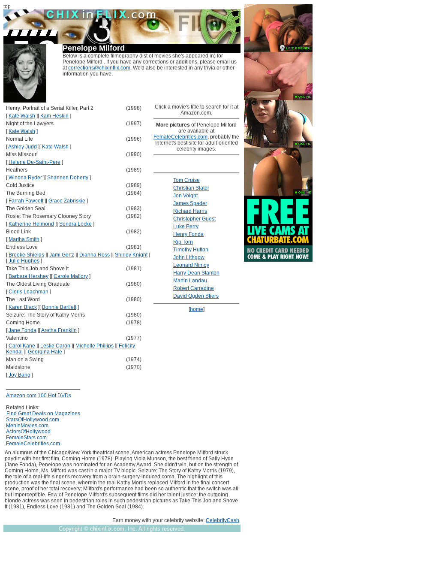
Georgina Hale (45, 352)
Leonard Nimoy (191, 265)
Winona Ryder (25, 178)
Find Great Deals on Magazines (43, 414)
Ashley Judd (22, 147)
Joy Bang (19, 375)
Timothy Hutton (190, 250)
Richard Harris (190, 211)
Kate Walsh (22, 116)
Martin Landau (190, 281)
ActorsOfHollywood (28, 432)
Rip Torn (183, 242)
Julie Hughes (24, 261)
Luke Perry (185, 227)
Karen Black (23, 307)
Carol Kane (22, 346)
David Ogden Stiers (196, 296)
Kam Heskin (54, 116)
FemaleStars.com (26, 438)
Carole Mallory (71, 276)
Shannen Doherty (67, 178)
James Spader (190, 203)
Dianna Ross (94, 255)
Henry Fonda (188, 234)
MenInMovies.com (27, 426)
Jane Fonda (22, 330)
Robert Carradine (193, 288)
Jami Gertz (61, 255)
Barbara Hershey (28, 276)
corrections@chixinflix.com (99, 68)
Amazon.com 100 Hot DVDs (38, 396)
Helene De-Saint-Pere (34, 162)
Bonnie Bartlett (59, 307)
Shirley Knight (131, 255)
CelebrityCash (222, 520)
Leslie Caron (55, 346)
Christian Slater (191, 188)
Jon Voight (185, 196)
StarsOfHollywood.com (32, 420)
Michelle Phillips (94, 346)
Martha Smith (24, 239)
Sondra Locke (75, 224)
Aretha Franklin (59, 330)
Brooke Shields (26, 255)
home (196, 309)
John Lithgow (188, 257)
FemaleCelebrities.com (33, 444)
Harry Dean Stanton (196, 273)
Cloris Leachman (28, 292)
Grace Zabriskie (66, 201)
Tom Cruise (186, 180)
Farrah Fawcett (26, 201)
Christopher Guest (194, 219)
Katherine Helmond (31, 224)
